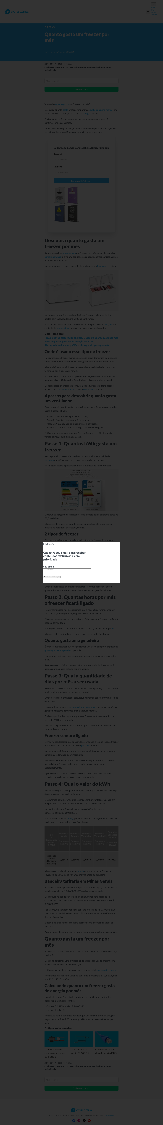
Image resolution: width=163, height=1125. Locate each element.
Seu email (49, 566)
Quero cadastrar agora (52, 577)
